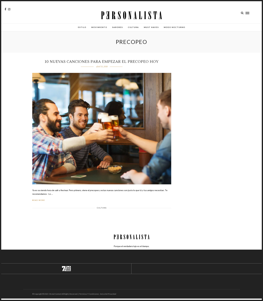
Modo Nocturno (174, 27)
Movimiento (99, 27)
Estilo (82, 27)
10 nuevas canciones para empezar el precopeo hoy (102, 61)
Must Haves (151, 27)
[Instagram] (9, 9)
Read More (38, 200)
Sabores (117, 27)
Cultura (133, 27)
